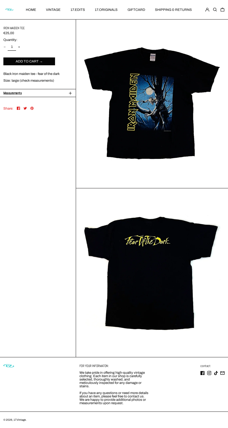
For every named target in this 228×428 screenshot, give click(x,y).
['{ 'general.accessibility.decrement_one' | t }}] (5, 47)
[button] (215, 10)
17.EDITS (78, 10)
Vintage (53, 10)
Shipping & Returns (173, 10)
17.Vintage (20, 419)
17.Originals (106, 10)
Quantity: (10, 40)
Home (31, 10)
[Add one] (19, 47)
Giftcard (136, 10)
